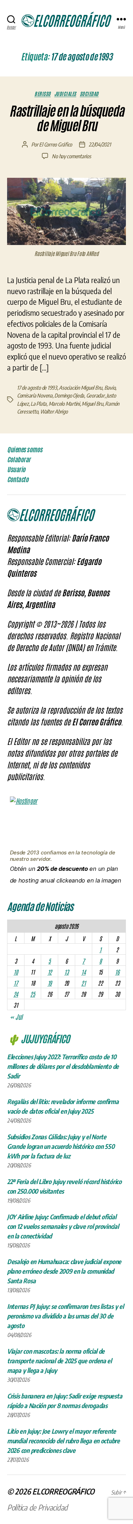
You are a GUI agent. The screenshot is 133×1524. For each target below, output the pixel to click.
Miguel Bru (92, 403)
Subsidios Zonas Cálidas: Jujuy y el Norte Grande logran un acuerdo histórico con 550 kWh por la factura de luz (61, 1146)
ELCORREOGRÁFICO (63, 1491)
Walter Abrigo (54, 411)
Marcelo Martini (64, 403)
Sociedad (89, 94)
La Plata (38, 403)
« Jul (16, 1016)
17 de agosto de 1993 (37, 387)
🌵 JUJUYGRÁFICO (38, 1038)
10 (15, 971)
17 (15, 982)
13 (66, 971)
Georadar (95, 395)
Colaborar (19, 459)
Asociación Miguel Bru (80, 387)
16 (117, 971)
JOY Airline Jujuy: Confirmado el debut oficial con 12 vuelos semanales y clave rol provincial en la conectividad (63, 1226)
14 (83, 971)
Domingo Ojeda (69, 395)
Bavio (110, 387)
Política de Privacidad (37, 1507)
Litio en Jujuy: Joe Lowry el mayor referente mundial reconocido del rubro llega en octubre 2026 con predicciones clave (63, 1440)
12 (50, 971)
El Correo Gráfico (55, 144)
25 (32, 993)
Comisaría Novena (34, 395)
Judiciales (65, 94)
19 (50, 982)
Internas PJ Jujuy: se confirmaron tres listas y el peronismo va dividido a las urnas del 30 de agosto (65, 1315)
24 (15, 993)
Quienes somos (25, 449)
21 (83, 982)
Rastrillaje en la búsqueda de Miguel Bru (66, 118)
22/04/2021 (100, 144)
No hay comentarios (71, 156)
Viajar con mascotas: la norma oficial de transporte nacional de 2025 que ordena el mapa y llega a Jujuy (59, 1360)
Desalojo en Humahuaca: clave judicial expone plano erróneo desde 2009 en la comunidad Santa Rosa (64, 1271)
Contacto (17, 479)
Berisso (42, 94)
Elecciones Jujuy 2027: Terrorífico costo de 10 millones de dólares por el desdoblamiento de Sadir (63, 1066)
